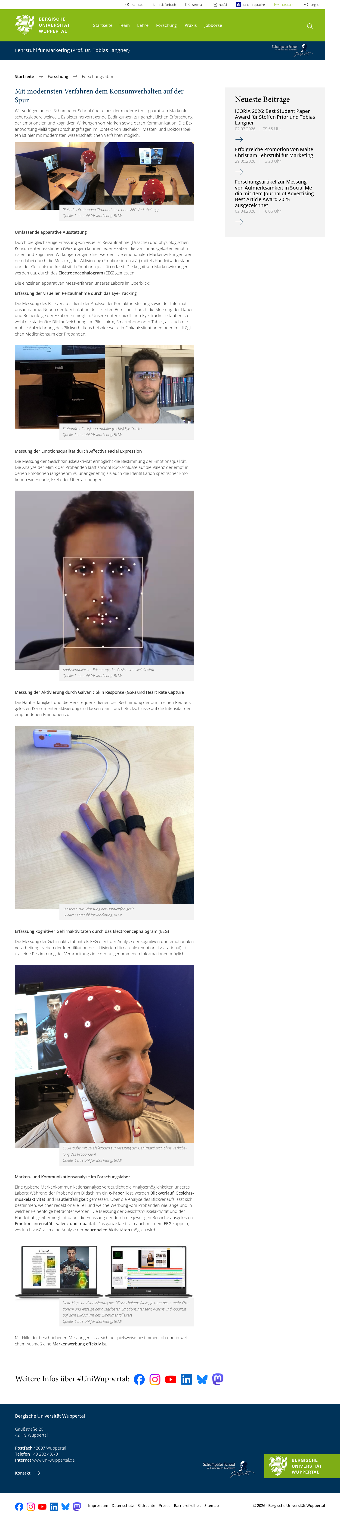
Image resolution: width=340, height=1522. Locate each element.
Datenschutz (123, 1505)
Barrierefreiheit (187, 1505)
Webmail (197, 5)
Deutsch (287, 5)
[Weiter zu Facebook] (139, 1379)
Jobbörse (213, 25)
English (315, 5)
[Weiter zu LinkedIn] (186, 1379)
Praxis (191, 25)
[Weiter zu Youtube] (170, 1379)
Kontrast (137, 5)
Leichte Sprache (254, 5)
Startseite (102, 25)
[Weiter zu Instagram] (155, 1379)
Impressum (98, 1505)
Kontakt (23, 1473)
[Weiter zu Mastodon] (217, 1379)
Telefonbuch (167, 5)
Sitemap (211, 1505)
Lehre (142, 25)
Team (124, 25)
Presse (164, 1505)
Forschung (166, 25)
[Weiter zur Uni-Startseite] (52, 25)
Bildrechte (146, 1505)
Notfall (223, 5)
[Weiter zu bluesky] (202, 1379)
